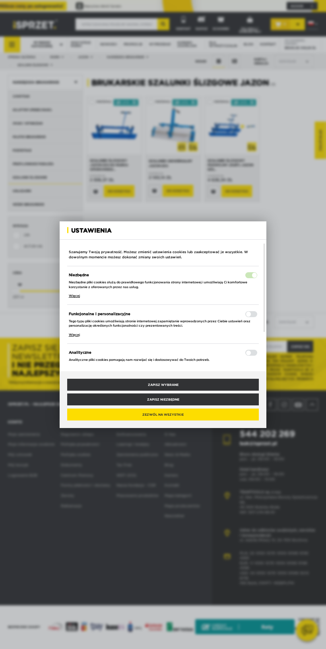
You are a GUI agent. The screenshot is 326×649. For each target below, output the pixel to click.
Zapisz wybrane (163, 385)
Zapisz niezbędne (163, 399)
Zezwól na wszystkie (163, 415)
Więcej (74, 296)
